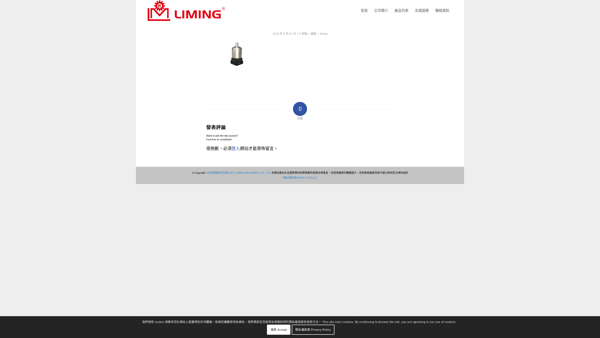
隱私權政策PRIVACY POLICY (300, 177)
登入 (236, 148)
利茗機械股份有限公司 (220, 172)
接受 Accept (279, 329)
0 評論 (303, 33)
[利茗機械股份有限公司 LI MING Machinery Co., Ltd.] (186, 10)
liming (323, 33)
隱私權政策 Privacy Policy (313, 329)
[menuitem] (364, 10)
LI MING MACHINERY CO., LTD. (252, 172)
